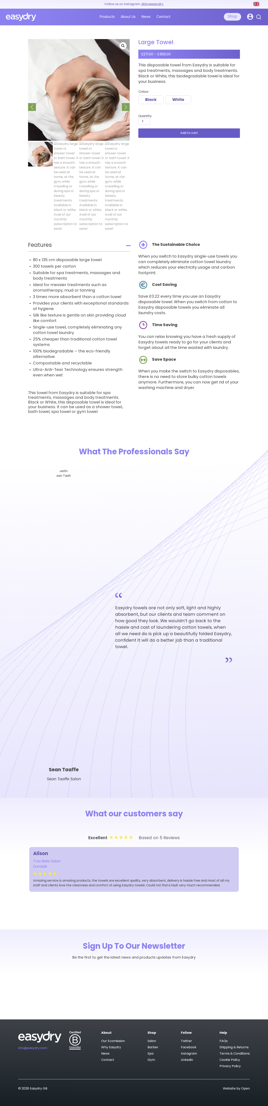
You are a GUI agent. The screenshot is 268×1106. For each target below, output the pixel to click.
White (178, 100)
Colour (144, 91)
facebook (188, 1047)
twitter (186, 1041)
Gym (151, 1060)
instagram (189, 1053)
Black (151, 100)
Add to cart (189, 133)
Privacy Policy (230, 1066)
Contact (163, 17)
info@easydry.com (32, 1048)
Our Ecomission (113, 1041)
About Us (128, 17)
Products (107, 17)
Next (126, 107)
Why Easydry (111, 1047)
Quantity (145, 116)
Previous (32, 107)
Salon (152, 1041)
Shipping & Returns (234, 1047)
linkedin (187, 1060)
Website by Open (236, 1088)
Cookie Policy (230, 1060)
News (145, 17)
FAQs (224, 1041)
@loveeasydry (152, 4)
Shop (232, 17)
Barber (153, 1047)
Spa (150, 1053)
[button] (123, 45)
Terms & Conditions (235, 1053)
